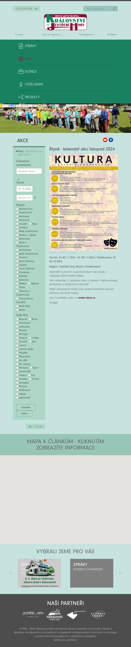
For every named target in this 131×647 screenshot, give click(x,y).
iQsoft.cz (107, 628)
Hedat (114, 8)
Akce (29, 59)
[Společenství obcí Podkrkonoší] (55, 613)
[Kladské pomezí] (98, 613)
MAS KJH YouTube (105, 140)
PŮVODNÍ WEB (24, 8)
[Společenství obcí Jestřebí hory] (33, 612)
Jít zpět (38, 426)
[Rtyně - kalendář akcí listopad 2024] (83, 249)
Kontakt (111, 34)
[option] (39, 573)
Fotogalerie (86, 34)
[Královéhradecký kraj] (76, 613)
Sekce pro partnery (65, 640)
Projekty (32, 97)
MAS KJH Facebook (111, 140)
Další (120, 573)
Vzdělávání (34, 84)
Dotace (31, 71)
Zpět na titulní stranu (65, 22)
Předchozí (10, 573)
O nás (18, 34)
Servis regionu (50, 34)
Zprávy (30, 46)
